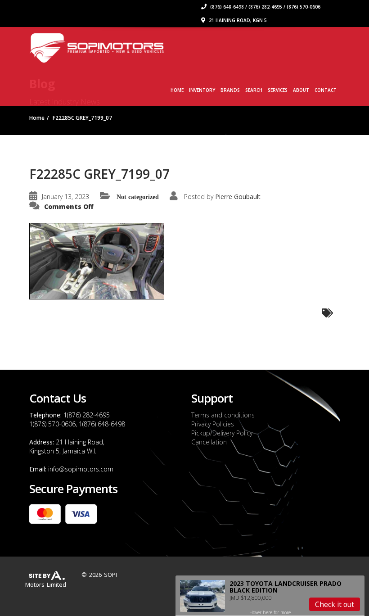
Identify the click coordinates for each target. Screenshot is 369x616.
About (301, 90)
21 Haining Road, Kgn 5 (237, 20)
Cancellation (209, 442)
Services (278, 90)
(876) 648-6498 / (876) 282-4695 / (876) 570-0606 (264, 7)
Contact (326, 90)
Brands (230, 90)
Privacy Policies (212, 424)
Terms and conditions (223, 415)
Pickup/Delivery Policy (221, 433)
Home (177, 90)
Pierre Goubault (238, 196)
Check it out (334, 604)
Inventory (202, 90)
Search (253, 90)
